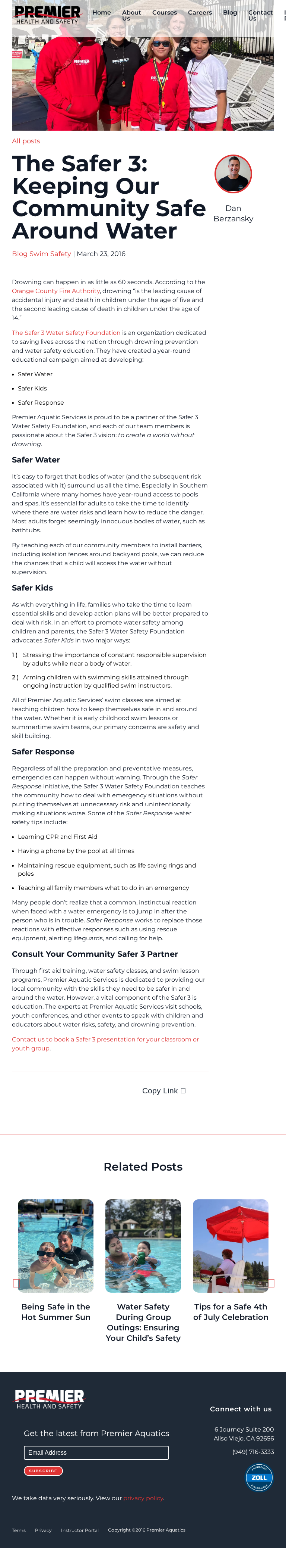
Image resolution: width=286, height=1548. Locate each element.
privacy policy (143, 1498)
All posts (26, 141)
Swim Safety (50, 254)
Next (270, 1285)
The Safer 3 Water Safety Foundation (66, 333)
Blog (230, 12)
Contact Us (260, 15)
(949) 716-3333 (253, 1452)
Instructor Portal (80, 1530)
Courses (164, 12)
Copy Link (160, 1090)
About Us (131, 15)
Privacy (43, 1530)
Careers (200, 12)
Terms (19, 1530)
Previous (15, 1285)
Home (101, 12)
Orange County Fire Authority (56, 291)
